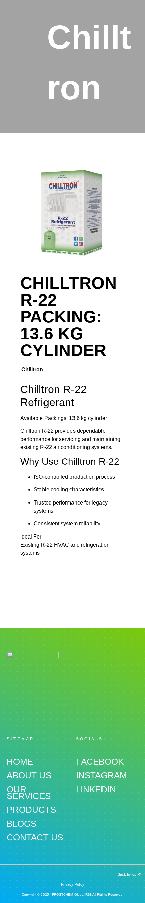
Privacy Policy (72, 884)
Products (31, 809)
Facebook (100, 761)
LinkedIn (96, 789)
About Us (29, 775)
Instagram (101, 775)
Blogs (21, 823)
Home (20, 761)
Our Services (29, 792)
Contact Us (35, 837)
